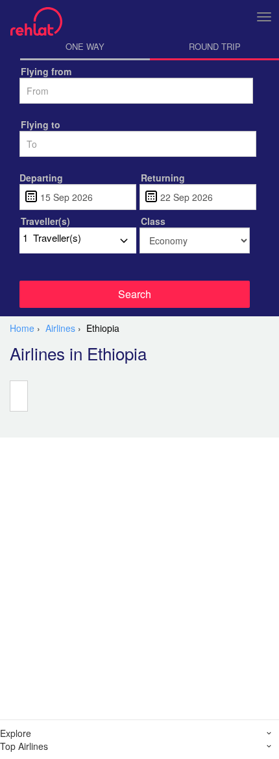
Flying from (46, 71)
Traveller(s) (45, 221)
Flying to (40, 124)
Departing (41, 177)
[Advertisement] (139, 577)
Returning (163, 177)
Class (153, 221)
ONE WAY (85, 46)
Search (134, 293)
